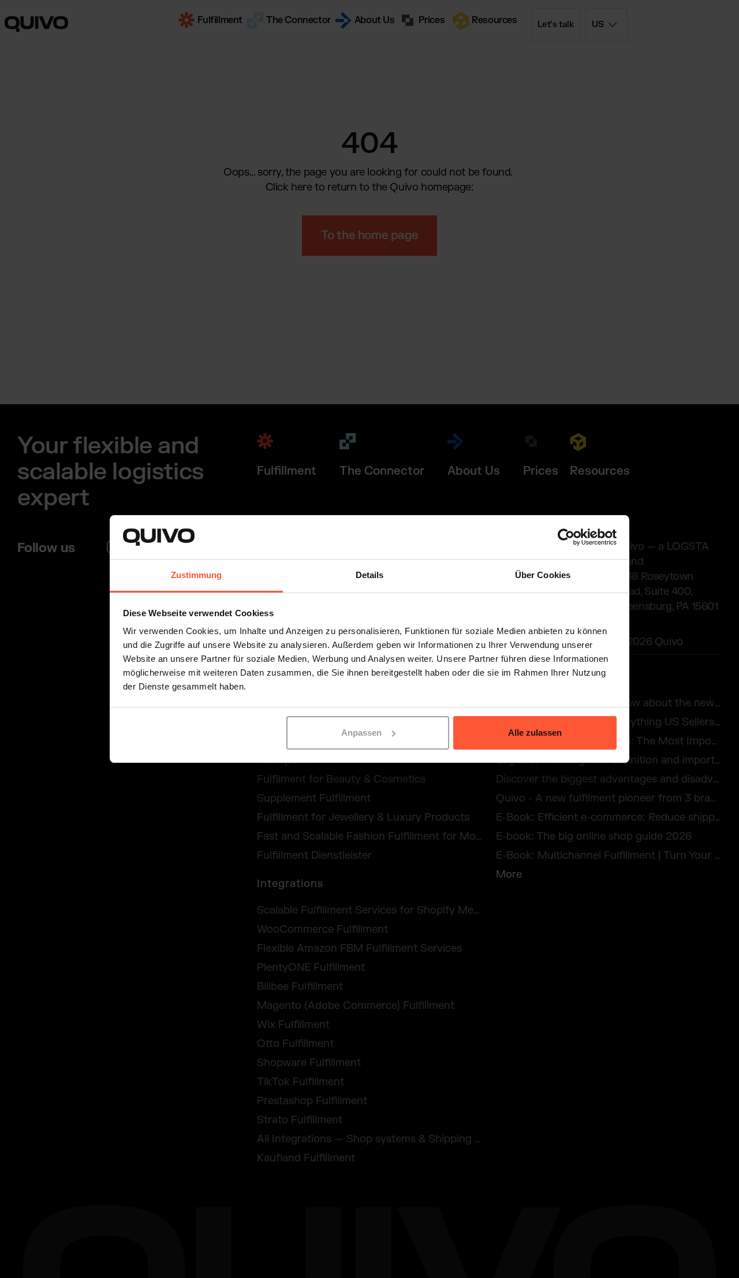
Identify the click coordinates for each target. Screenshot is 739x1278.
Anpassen (361, 732)
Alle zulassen (535, 732)
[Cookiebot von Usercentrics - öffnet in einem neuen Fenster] (566, 537)
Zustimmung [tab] (196, 575)
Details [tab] (370, 575)
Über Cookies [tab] (542, 575)
